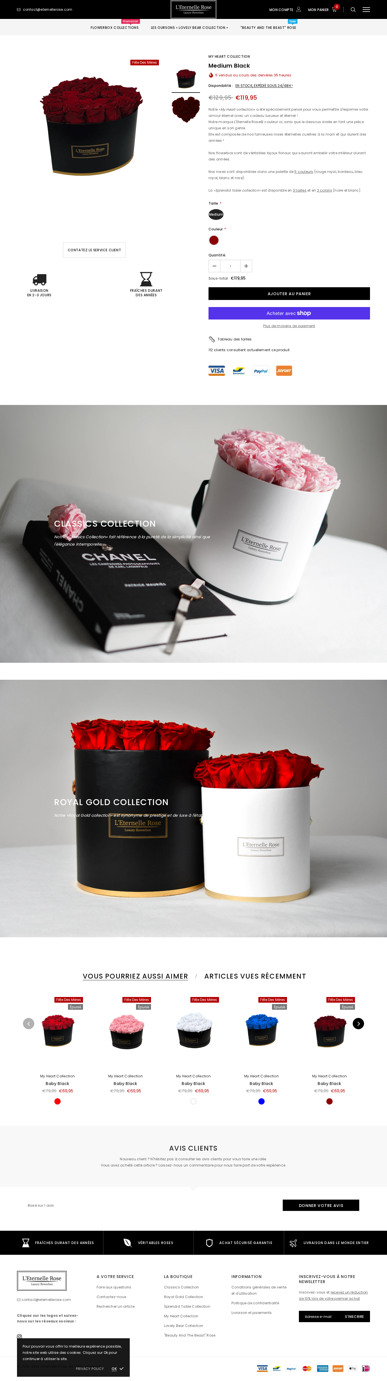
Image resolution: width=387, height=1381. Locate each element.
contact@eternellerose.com (46, 1299)
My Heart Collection (229, 56)
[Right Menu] (366, 9)
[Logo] (193, 9)
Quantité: (217, 255)
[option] (90, 125)
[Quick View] (35, 1001)
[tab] (134, 976)
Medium (216, 214)
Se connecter (285, 49)
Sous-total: (219, 278)
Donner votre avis (321, 1205)
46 (211, 350)
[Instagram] (19, 1336)
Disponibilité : (221, 85)
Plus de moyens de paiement (289, 325)
